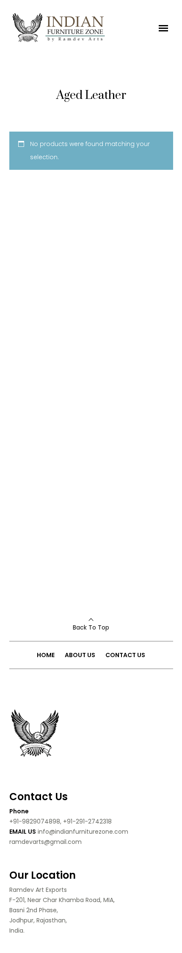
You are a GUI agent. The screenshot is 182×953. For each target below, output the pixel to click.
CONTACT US (125, 655)
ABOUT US (80, 655)
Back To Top (91, 627)
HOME (46, 655)
